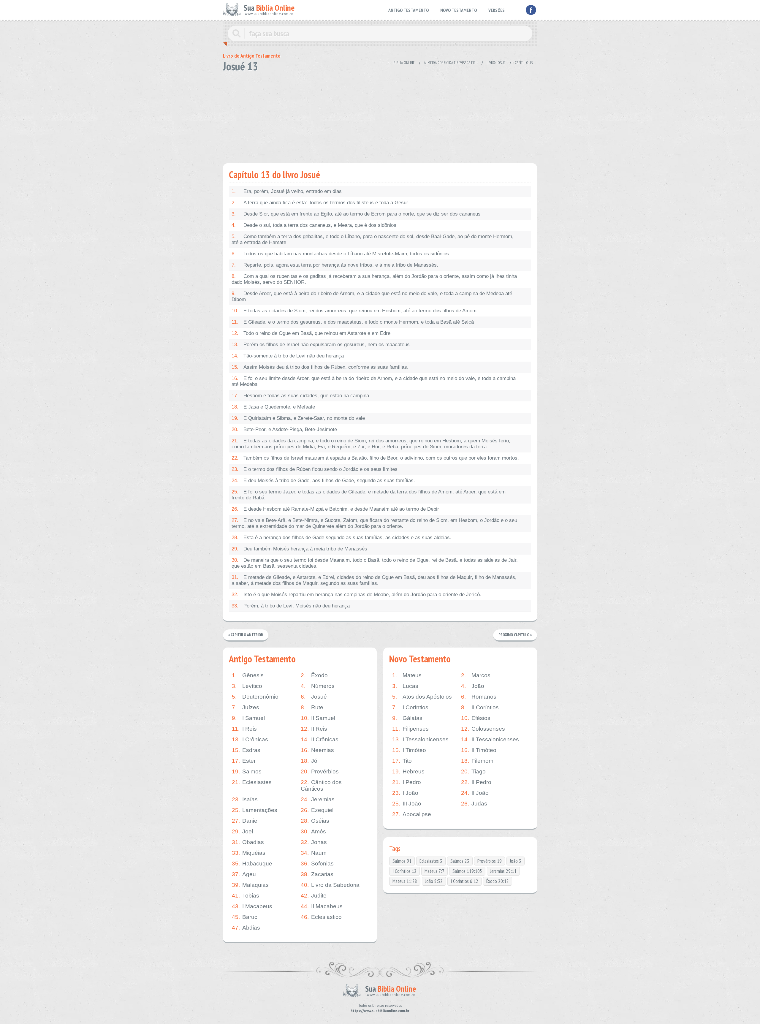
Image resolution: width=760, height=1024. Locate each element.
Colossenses (483, 729)
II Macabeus (322, 906)
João (472, 686)
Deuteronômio (255, 697)
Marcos (475, 675)
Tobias (245, 895)
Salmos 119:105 (467, 871)
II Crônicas (319, 739)
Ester (244, 761)
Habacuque (252, 863)
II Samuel (318, 718)
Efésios (475, 718)
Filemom (477, 761)
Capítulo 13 (524, 62)
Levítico (247, 686)
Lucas (405, 686)
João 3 (515, 861)
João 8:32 (434, 881)
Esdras (246, 750)
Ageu (244, 874)
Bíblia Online (404, 62)
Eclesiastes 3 (430, 861)
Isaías (245, 799)
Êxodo (314, 675)
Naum (314, 853)
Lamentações (254, 810)
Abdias (246, 928)
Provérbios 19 (489, 861)
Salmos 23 (459, 861)
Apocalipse (411, 814)
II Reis (314, 729)
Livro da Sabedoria (330, 885)
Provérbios (320, 771)
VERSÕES (496, 10)
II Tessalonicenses (490, 739)
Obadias (248, 842)
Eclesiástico (321, 917)
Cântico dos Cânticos (321, 785)
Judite (314, 895)
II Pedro (476, 782)
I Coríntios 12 (404, 871)
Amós (313, 831)
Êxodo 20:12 (497, 881)
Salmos (247, 771)
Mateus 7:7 (434, 871)
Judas (474, 803)
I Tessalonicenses (420, 739)
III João (406, 803)
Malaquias (250, 885)
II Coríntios (480, 707)
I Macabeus (252, 906)
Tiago (473, 771)
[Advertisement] (380, 115)
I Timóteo (409, 750)
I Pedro (406, 782)
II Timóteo (478, 750)
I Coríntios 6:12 (464, 881)
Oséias (315, 821)
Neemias (317, 750)
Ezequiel (317, 810)
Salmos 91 (401, 861)
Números (318, 686)
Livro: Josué (496, 62)
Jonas (314, 842)
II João (475, 793)
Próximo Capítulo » (515, 634)
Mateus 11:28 (404, 881)
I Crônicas (250, 739)
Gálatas (407, 718)
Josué (314, 697)
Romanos (478, 697)
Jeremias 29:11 (503, 871)
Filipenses (410, 729)
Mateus (407, 675)
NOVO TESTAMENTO (458, 10)
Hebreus (408, 771)
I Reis (244, 729)
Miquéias (248, 853)
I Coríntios (410, 707)
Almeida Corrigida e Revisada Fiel (450, 62)
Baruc (244, 917)
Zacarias (317, 874)
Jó (309, 761)
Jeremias (318, 799)
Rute (312, 707)
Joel (242, 831)
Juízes (245, 707)
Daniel (245, 821)
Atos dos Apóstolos (422, 697)
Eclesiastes (252, 782)
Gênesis (248, 675)
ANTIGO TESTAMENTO (408, 10)
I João (405, 793)
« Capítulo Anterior (245, 634)
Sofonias (317, 863)
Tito (402, 761)
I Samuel (248, 718)
